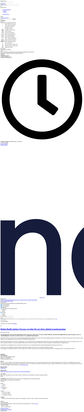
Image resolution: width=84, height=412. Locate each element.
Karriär (5, 409)
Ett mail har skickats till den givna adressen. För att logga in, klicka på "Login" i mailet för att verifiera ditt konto (25, 398)
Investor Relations (4, 143)
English (6, 142)
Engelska (4, 309)
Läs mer (36, 403)
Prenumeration (4, 302)
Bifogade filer (3, 298)
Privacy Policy (6, 14)
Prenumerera (3, 320)
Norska (3, 313)
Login (14, 19)
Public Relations (4, 145)
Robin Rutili (10, 301)
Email (2, 376)
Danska (3, 315)
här (56, 318)
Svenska (2, 142)
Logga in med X (5, 17)
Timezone (3, 381)
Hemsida (2, 409)
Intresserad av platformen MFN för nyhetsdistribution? (12, 53)
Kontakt (4, 12)
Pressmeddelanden (7, 9)
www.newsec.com (24, 364)
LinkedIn (9, 409)
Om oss (4, 10)
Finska (3, 311)
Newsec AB (42, 297)
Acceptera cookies (4, 404)
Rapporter (4, 307)
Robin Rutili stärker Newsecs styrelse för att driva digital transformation (22, 299)
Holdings (15, 323)
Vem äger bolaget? (4, 321)
